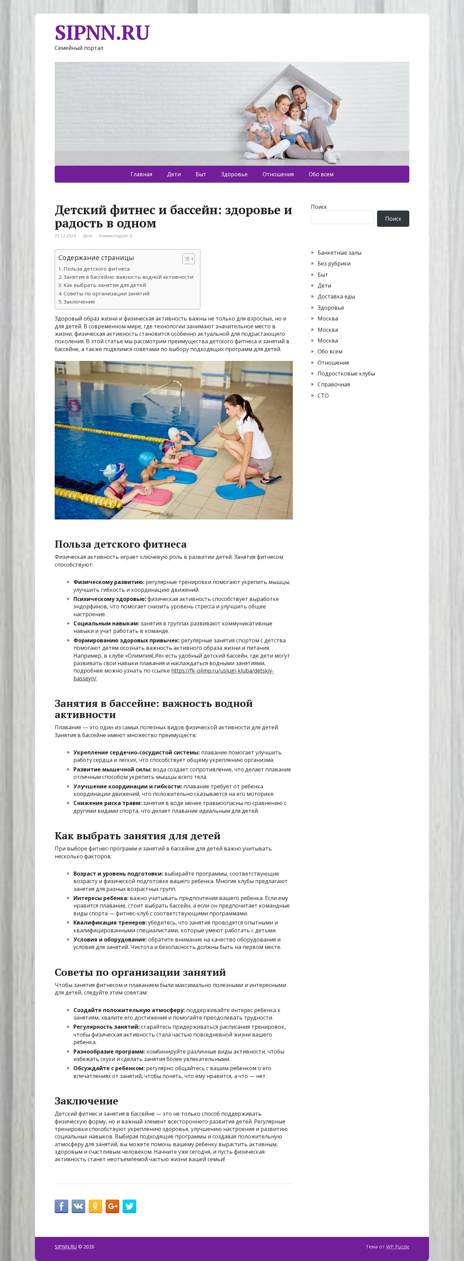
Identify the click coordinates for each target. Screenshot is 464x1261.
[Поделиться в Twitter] (129, 1206)
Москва (328, 318)
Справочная (334, 384)
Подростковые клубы (346, 373)
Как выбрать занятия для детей (105, 284)
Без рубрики (334, 263)
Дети (174, 174)
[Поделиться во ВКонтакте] (78, 1206)
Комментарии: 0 (115, 236)
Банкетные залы (339, 252)
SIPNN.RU (102, 32)
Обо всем (321, 174)
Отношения (278, 174)
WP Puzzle (397, 1246)
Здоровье (234, 174)
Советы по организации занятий (106, 293)
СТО (323, 395)
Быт (201, 174)
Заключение (79, 301)
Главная (141, 174)
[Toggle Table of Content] (185, 258)
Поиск (319, 207)
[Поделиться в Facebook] (61, 1206)
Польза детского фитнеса (97, 268)
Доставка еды (336, 296)
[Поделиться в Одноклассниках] (95, 1206)
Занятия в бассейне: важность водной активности (128, 276)
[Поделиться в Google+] (112, 1206)
